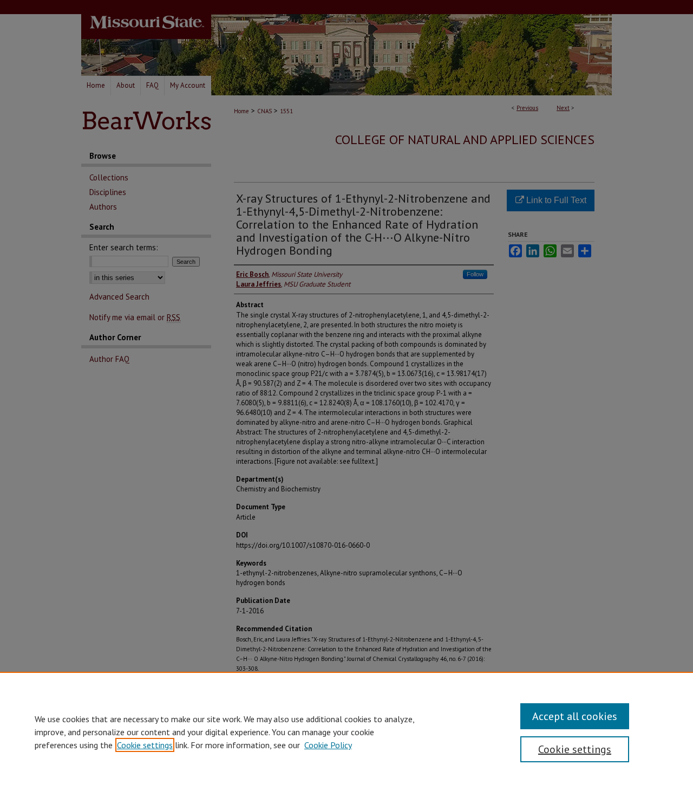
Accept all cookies (574, 716)
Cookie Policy (328, 745)
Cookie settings (145, 745)
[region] (346, 731)
